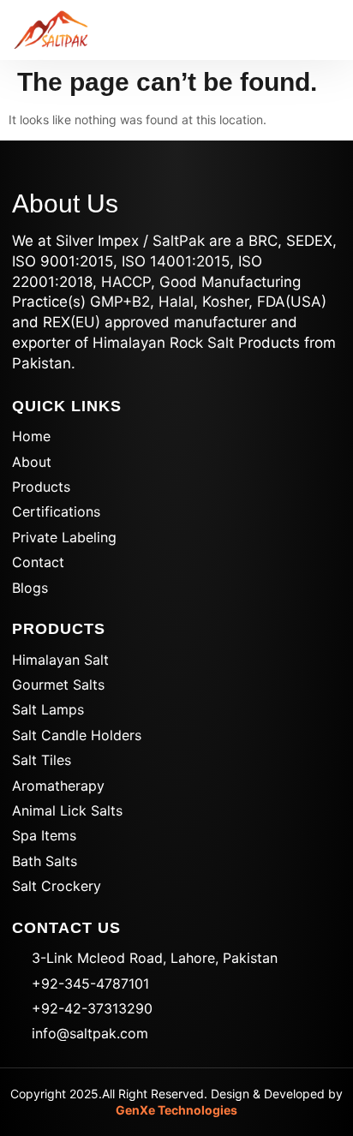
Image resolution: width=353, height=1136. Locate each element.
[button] (318, 30)
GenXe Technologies (176, 1110)
